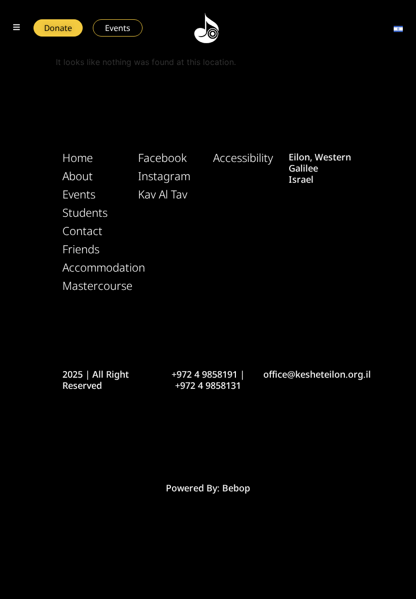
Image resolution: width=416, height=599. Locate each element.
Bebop (236, 488)
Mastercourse (95, 285)
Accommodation (95, 267)
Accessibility (243, 157)
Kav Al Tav (162, 194)
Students (85, 212)
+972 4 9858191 (204, 374)
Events (78, 194)
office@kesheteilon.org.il (317, 374)
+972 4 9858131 (208, 385)
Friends (80, 249)
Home (77, 157)
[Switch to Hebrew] (398, 28)
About (77, 176)
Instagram (164, 176)
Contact (82, 231)
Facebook (162, 157)
